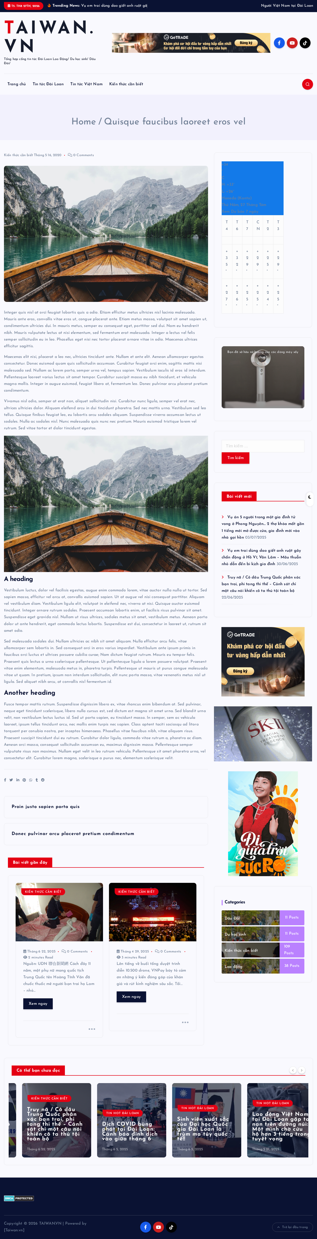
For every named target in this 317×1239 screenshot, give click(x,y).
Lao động (233, 973)
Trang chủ (16, 90)
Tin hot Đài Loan (112, 1119)
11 (286, 924)
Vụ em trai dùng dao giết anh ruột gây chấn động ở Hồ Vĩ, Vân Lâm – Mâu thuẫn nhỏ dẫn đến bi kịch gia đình (261, 564)
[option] (46, 1126)
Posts (293, 924)
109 (287, 953)
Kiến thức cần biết (126, 90)
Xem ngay (38, 1010)
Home (83, 128)
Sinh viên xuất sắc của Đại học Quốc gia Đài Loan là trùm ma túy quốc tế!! (193, 1135)
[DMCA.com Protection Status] (19, 1204)
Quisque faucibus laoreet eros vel (175, 128)
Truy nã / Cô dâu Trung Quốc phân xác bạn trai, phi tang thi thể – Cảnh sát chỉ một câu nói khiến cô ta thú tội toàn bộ (261, 590)
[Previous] (293, 1076)
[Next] (301, 1076)
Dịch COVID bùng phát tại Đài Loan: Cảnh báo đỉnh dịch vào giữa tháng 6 (119, 1138)
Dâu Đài (232, 925)
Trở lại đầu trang (295, 1233)
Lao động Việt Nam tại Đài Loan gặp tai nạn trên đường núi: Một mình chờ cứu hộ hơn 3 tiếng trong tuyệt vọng (271, 1133)
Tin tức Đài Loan (48, 90)
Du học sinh (235, 941)
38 (286, 972)
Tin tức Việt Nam (86, 90)
